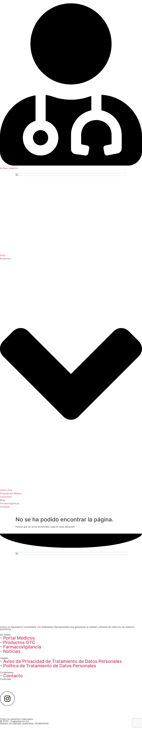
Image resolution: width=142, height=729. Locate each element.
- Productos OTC (17, 642)
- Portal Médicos (17, 638)
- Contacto (11, 675)
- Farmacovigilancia (20, 647)
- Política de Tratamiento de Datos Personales (48, 665)
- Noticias (10, 651)
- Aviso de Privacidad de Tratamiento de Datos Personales (61, 661)
